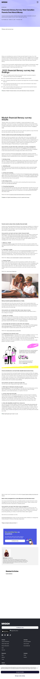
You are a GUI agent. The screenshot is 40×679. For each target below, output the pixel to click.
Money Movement (5, 645)
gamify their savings (23, 320)
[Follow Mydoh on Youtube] (7, 635)
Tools (3, 659)
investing (28, 334)
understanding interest (8, 334)
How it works (26, 643)
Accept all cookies (20, 672)
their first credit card (13, 183)
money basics (18, 153)
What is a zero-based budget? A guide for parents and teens (19, 257)
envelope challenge (11, 319)
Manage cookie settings (20, 675)
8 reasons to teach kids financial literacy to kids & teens (20, 194)
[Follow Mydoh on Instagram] (5, 635)
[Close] (38, 667)
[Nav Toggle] (37, 2)
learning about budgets (26, 250)
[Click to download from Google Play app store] (14, 631)
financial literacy (31, 156)
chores (36, 373)
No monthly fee (27, 645)
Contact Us (4, 664)
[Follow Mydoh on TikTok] (10, 635)
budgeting (25, 147)
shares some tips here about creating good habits (19, 235)
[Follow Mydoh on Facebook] (2, 635)
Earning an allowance (6, 388)
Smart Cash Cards (5, 643)
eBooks (3, 657)
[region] (20, 672)
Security (3, 649)
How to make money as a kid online (14, 330)
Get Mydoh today (15, 540)
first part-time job (20, 161)
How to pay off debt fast (11, 271)
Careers (25, 657)
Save (3, 647)
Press (25, 655)
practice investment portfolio (31, 176)
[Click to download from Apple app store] (5, 631)
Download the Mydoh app (7, 517)
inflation (29, 57)
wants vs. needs (11, 243)
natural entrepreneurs (16, 324)
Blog (2, 655)
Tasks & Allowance (5, 641)
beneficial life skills (17, 396)
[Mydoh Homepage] (5, 2)
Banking (4, 7)
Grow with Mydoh (27, 641)
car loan (32, 337)
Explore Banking (9, 573)
